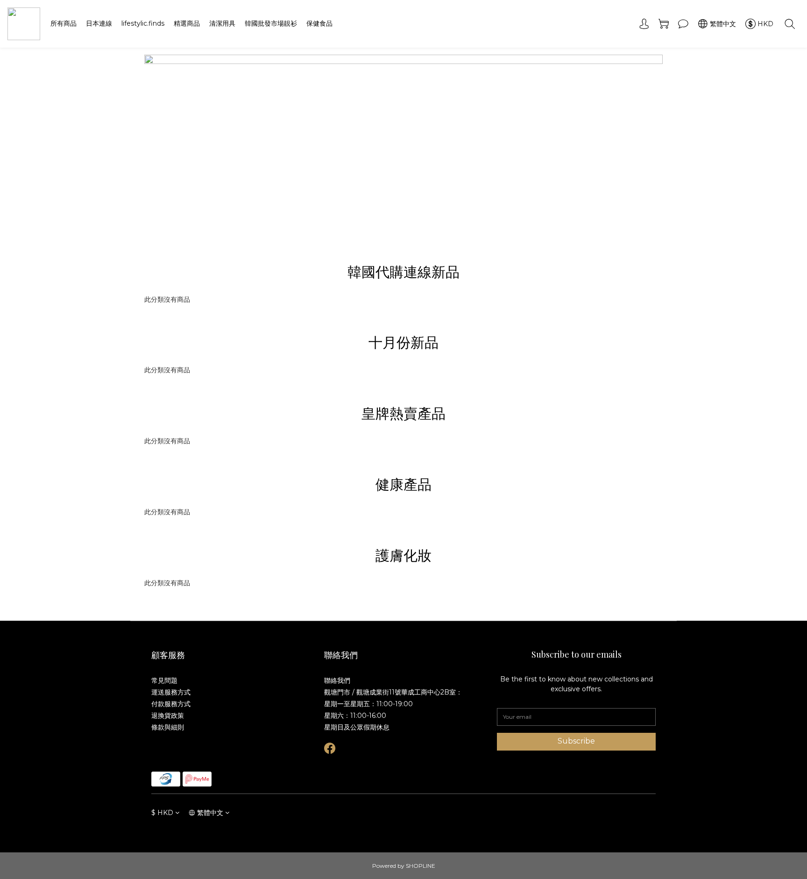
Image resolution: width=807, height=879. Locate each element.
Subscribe (576, 741)
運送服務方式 (171, 692)
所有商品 (63, 23)
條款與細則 (167, 727)
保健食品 (319, 23)
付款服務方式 (171, 704)
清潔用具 (222, 23)
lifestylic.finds (142, 23)
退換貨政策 (167, 715)
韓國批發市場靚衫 (271, 23)
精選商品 (187, 23)
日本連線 (99, 23)
